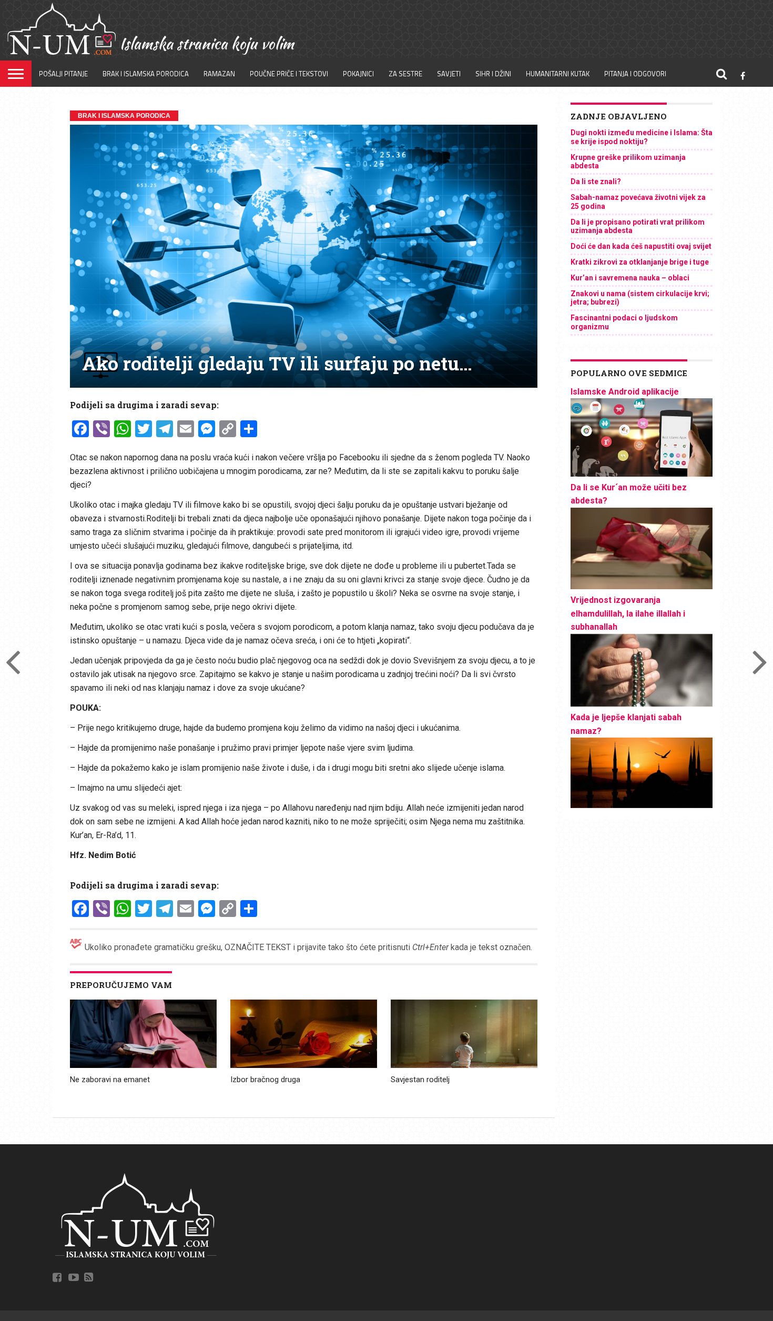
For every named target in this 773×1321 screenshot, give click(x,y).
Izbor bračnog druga (265, 1079)
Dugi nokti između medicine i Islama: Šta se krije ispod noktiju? (642, 137)
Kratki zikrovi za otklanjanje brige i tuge (640, 262)
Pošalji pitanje (63, 73)
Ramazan (219, 73)
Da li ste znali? (596, 181)
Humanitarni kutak (557, 73)
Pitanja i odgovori (635, 73)
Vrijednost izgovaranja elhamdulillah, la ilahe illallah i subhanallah (628, 613)
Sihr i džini (493, 73)
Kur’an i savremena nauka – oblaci (630, 278)
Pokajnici (358, 73)
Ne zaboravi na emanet (110, 1079)
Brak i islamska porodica (146, 73)
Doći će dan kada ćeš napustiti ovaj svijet (641, 246)
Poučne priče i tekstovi (289, 73)
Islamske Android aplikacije (625, 392)
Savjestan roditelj (420, 1079)
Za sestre (405, 73)
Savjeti (449, 73)
